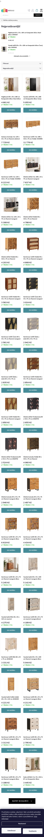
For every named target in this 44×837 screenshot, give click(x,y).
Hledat (38, 15)
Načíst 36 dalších (20, 801)
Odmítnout (11, 831)
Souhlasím (33, 831)
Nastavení (22, 824)
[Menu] (41, 10)
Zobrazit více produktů (21, 56)
